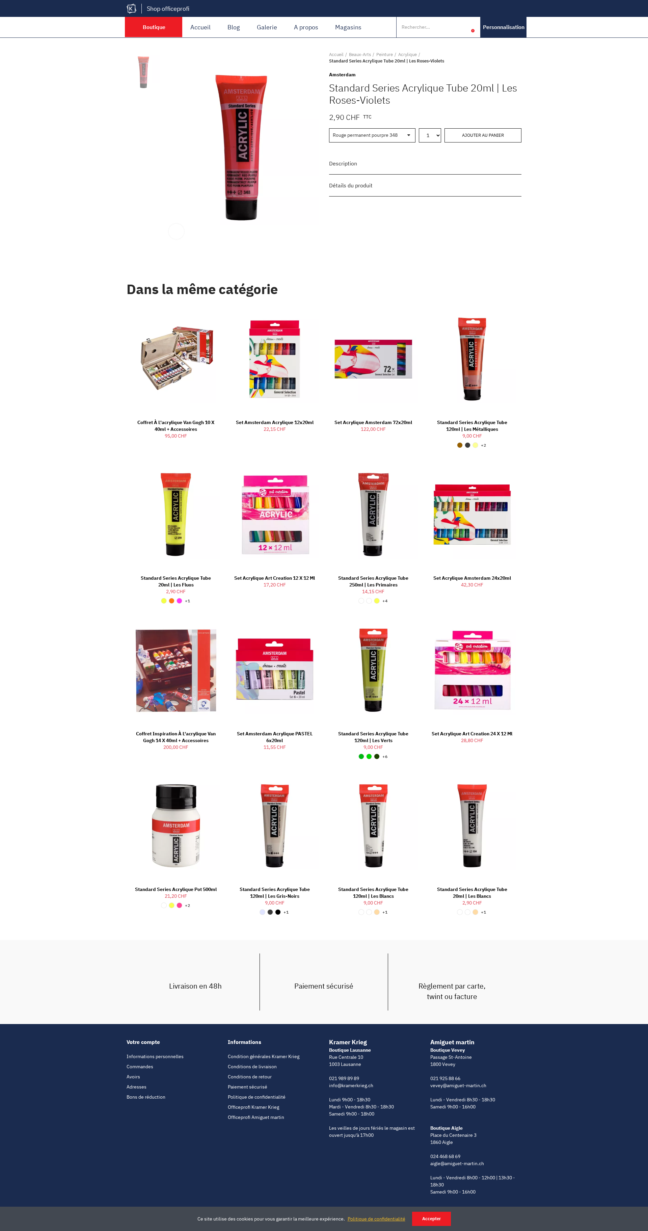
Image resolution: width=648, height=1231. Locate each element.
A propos (306, 27)
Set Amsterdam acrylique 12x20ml (275, 422)
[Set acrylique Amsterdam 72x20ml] (373, 359)
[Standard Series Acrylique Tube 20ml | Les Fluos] (176, 515)
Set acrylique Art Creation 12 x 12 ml (274, 578)
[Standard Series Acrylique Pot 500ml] (176, 826)
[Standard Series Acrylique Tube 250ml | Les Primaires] (373, 515)
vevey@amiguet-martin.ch (458, 1085)
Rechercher (448, 27)
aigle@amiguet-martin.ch (457, 1163)
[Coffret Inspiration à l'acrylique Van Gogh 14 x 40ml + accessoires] (176, 670)
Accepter (431, 1219)
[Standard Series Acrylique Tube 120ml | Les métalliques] (472, 359)
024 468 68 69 (445, 1156)
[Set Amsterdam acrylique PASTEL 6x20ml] (275, 670)
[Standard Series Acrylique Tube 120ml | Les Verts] (373, 670)
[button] (503, 27)
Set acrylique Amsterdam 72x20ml (373, 422)
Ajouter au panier (483, 135)
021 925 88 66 (445, 1078)
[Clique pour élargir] (176, 231)
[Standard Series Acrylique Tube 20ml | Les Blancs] (472, 826)
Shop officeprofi (168, 8)
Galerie (267, 27)
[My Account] (462, 27)
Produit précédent (499, 57)
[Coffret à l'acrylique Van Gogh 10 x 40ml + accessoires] (176, 359)
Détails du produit (351, 185)
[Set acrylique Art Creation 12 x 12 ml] (275, 515)
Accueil (200, 27)
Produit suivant (516, 57)
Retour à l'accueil (508, 57)
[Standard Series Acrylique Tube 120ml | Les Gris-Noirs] (275, 826)
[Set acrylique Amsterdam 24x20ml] (472, 515)
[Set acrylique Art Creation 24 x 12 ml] (472, 670)
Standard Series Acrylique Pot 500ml (176, 889)
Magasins (348, 27)
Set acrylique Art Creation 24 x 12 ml (472, 734)
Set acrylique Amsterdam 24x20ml (472, 578)
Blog (233, 27)
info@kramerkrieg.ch (351, 1085)
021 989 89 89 (344, 1078)
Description (343, 163)
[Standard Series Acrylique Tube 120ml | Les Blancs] (373, 826)
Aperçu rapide (203, 316)
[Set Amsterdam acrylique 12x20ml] (275, 359)
